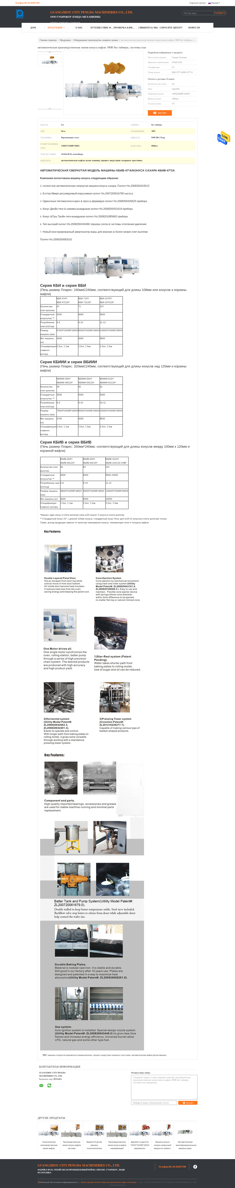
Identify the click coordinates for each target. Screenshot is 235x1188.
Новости (194, 27)
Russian (214, 3)
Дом (33, 27)
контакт (162, 113)
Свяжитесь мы (148, 27)
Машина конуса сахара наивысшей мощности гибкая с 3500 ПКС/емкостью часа (162, 1148)
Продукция (55, 27)
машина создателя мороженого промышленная (70, 1055)
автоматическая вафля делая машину (149, 1055)
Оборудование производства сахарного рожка (96, 39)
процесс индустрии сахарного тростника (111, 1055)
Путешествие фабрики (102, 27)
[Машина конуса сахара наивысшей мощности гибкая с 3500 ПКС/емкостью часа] (162, 1132)
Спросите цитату (197, 3)
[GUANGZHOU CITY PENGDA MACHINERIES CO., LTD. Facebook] (195, 1166)
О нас (79, 27)
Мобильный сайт (46, 1182)
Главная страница (48, 39)
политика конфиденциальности (66, 1182)
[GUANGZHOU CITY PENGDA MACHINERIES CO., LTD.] (32, 14)
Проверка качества (125, 27)
